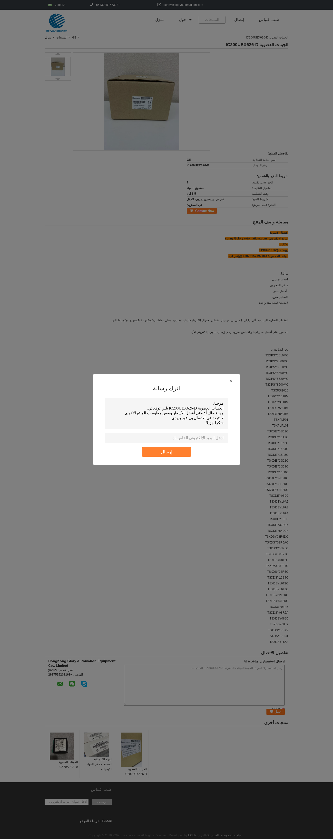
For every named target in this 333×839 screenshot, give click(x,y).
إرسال (166, 451)
